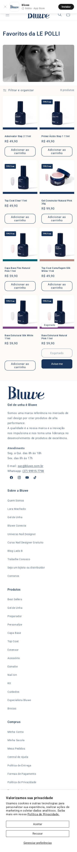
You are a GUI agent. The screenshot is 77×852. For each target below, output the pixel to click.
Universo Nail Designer (21, 534)
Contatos (13, 575)
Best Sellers (14, 599)
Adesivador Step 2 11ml (18, 136)
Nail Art (12, 674)
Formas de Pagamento (21, 773)
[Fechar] (5, 6)
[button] (7, 14)
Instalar (66, 6)
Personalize (14, 624)
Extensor (13, 649)
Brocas (11, 708)
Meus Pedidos (16, 748)
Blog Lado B (15, 550)
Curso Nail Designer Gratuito (25, 542)
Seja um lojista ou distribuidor (26, 567)
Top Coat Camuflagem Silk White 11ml (55, 269)
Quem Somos (15, 500)
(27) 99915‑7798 (33, 471)
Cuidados (13, 691)
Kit (9, 683)
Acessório (13, 658)
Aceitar (37, 824)
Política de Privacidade (21, 782)
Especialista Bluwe (19, 700)
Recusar (38, 833)
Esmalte (12, 666)
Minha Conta (15, 731)
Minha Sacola (15, 740)
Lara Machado (16, 508)
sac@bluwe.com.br (30, 466)
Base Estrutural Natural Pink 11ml (54, 337)
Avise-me (57, 364)
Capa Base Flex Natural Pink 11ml (17, 269)
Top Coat (13, 641)
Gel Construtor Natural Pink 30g (56, 202)
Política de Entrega (19, 765)
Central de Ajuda (17, 756)
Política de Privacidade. (43, 814)
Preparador (14, 616)
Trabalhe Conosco (18, 559)
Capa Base (14, 632)
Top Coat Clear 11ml (16, 200)
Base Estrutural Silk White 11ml (19, 337)
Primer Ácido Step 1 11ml (55, 136)
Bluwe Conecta (16, 525)
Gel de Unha (15, 517)
